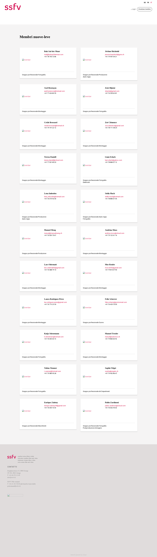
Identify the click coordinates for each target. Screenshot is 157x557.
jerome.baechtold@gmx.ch (114, 54)
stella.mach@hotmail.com (114, 197)
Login (133, 9)
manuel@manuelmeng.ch (53, 233)
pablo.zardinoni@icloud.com (115, 406)
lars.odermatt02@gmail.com (54, 268)
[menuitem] (63, 460)
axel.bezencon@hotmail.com (54, 91)
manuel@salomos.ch (112, 337)
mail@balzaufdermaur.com (53, 54)
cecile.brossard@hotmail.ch (54, 126)
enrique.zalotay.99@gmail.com (55, 406)
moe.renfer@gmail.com (113, 268)
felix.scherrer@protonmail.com (116, 302)
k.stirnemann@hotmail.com (54, 337)
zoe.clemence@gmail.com (114, 126)
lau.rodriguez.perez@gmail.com (55, 302)
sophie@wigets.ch (111, 371)
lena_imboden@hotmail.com (54, 197)
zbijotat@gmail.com (112, 91)
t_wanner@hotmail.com (52, 371)
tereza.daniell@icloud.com (53, 160)
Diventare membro (144, 9)
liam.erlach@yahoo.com (113, 160)
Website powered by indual (78, 555)
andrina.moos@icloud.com (114, 233)
